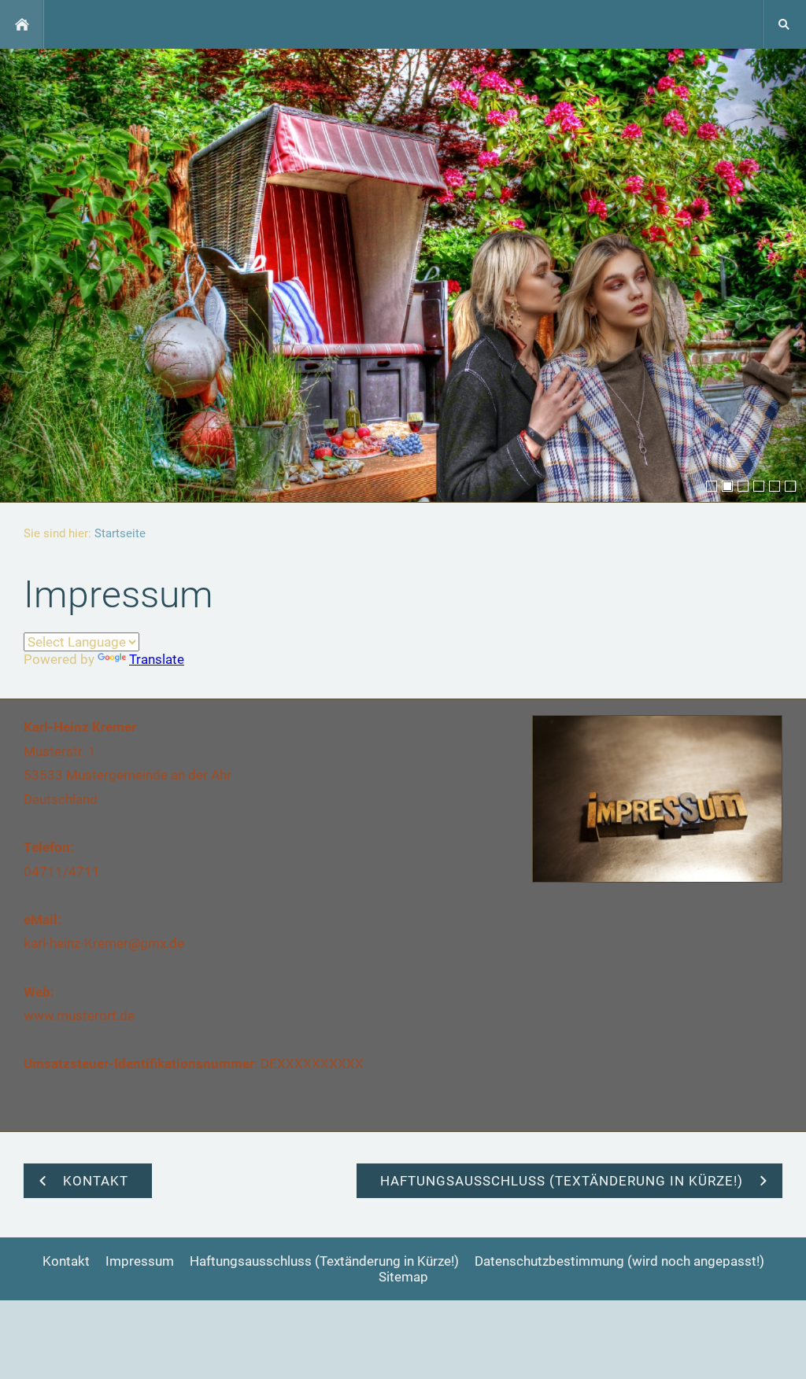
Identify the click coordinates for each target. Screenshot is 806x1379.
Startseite (120, 533)
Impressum (139, 1261)
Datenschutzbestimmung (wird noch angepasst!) (619, 1261)
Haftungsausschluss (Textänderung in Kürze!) (324, 1261)
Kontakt (66, 1261)
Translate (156, 659)
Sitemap (403, 1277)
